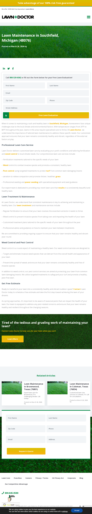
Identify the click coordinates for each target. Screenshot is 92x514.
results (61, 188)
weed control (11, 154)
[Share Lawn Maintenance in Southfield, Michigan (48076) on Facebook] (13, 68)
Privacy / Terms (42, 478)
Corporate (72, 478)
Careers (28, 478)
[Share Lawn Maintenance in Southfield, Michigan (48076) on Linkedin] (4, 68)
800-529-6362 (15, 77)
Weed (5, 165)
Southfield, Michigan (58, 123)
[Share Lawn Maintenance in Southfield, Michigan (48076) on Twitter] (8, 68)
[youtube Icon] (83, 506)
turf (48, 171)
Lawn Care (6, 478)
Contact (77, 289)
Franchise (18, 478)
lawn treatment (24, 205)
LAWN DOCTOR (18, 17)
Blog (81, 478)
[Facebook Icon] (80, 506)
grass (58, 176)
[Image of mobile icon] (88, 17)
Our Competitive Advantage (16, 484)
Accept (76, 510)
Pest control (8, 171)
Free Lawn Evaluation (48, 115)
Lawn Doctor (75, 130)
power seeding (31, 182)
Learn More (30, 9)
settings (65, 511)
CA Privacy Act (58, 478)
